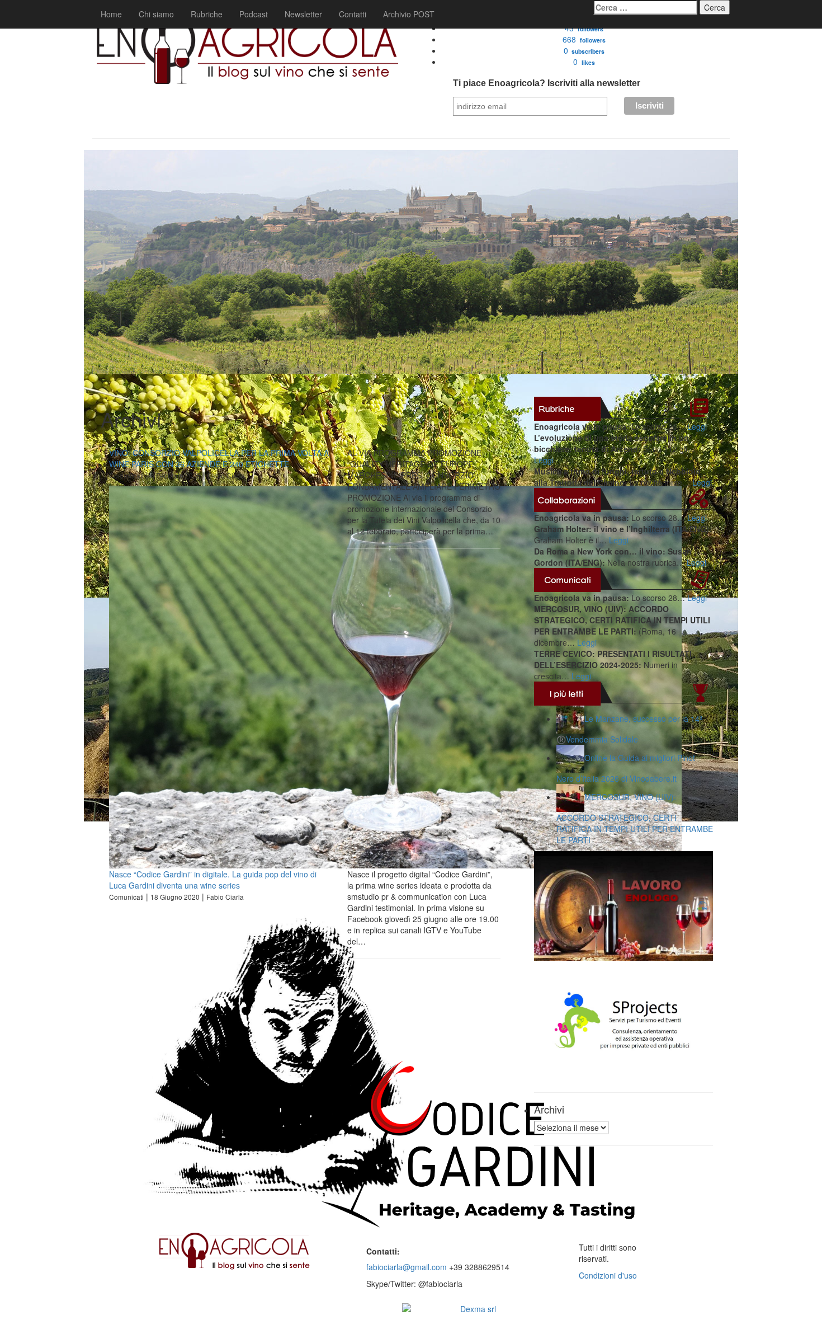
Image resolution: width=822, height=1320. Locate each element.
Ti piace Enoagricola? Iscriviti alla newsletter (546, 83)
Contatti (352, 14)
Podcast (253, 14)
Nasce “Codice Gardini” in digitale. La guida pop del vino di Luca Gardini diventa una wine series (212, 879)
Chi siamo (156, 14)
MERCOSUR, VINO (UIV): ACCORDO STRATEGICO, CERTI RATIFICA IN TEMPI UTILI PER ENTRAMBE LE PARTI (634, 818)
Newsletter (303, 14)
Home (111, 14)
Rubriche (207, 14)
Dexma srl (478, 1308)
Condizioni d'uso (608, 1275)
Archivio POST (408, 14)
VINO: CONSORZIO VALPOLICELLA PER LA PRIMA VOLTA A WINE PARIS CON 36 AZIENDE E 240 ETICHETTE (219, 458)
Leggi (697, 426)
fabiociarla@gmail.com (406, 1266)
